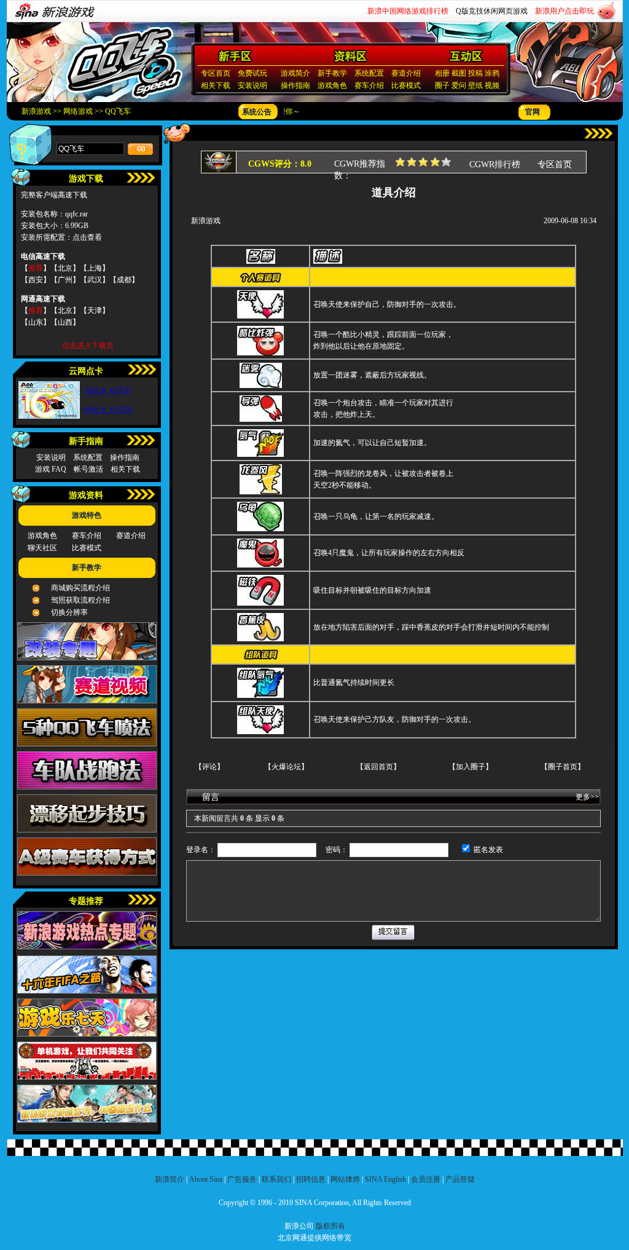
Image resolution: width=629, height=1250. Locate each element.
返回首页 (378, 766)
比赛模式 (406, 85)
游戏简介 (295, 73)
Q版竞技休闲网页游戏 (492, 11)
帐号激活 (88, 469)
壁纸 (475, 85)
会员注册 (425, 1179)
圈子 (442, 85)
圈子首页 (562, 766)
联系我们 (276, 1179)
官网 (532, 112)
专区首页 (215, 73)
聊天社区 (42, 548)
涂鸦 (492, 73)
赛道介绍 (406, 73)
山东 (35, 322)
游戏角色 (332, 85)
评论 (209, 766)
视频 (492, 85)
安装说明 (252, 85)
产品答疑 (460, 1179)
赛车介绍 (369, 85)
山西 (65, 322)
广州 (65, 279)
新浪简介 (169, 1179)
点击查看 (87, 237)
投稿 (475, 73)
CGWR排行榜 (494, 164)
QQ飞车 (118, 111)
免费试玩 (252, 73)
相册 (442, 73)
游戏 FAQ (50, 469)
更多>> (587, 797)
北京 (65, 268)
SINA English (385, 1179)
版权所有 (330, 1226)
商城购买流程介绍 (80, 587)
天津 (94, 310)
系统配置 (369, 73)
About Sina (205, 1179)
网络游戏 (78, 111)
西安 (35, 279)
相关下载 (215, 85)
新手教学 (332, 73)
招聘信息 (311, 1179)
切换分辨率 (69, 612)
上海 (94, 268)
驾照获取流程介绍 (80, 600)
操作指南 (295, 85)
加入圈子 (470, 766)
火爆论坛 (286, 766)
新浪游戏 (36, 111)
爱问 (458, 85)
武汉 (94, 279)
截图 (458, 73)
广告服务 (242, 1179)
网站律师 (345, 1179)
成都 (124, 279)
